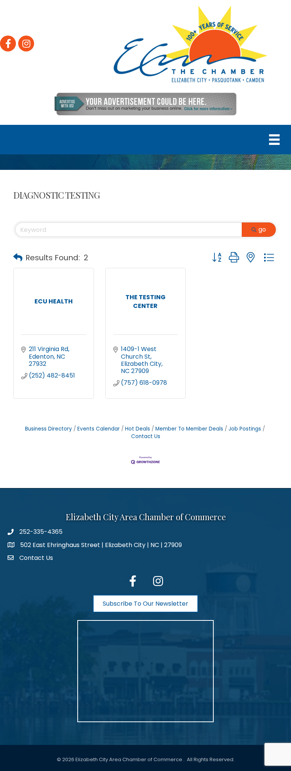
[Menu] (274, 140)
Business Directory (48, 428)
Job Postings (244, 428)
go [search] (262, 229)
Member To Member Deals (189, 428)
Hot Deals (137, 428)
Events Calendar (98, 428)
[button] (17, 257)
